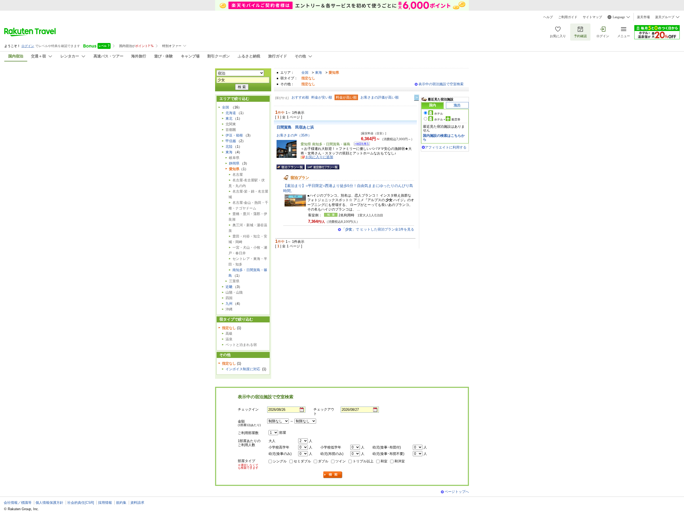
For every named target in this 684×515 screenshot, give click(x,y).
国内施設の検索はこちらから (444, 137)
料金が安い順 (321, 97)
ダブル (323, 461)
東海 (318, 73)
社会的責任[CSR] (80, 503)
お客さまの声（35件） (294, 135)
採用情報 (105, 503)
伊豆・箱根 (234, 135)
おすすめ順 (300, 97)
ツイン (340, 461)
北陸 (229, 147)
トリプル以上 (363, 461)
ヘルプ (548, 17)
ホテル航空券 (447, 119)
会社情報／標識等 (18, 503)
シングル (280, 461)
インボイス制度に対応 (243, 369)
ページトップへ (457, 492)
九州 (229, 304)
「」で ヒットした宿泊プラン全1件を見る (378, 229)
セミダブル (302, 461)
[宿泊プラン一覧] (291, 167)
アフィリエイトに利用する (446, 147)
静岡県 (234, 163)
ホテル (438, 113)
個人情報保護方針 (49, 503)
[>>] (416, 97)
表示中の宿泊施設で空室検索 (441, 84)
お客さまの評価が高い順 (379, 97)
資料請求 (137, 503)
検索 (333, 474)
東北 (229, 118)
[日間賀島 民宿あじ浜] (360, 145)
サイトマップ (592, 17)
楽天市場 (643, 17)
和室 (383, 461)
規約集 (121, 503)
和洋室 (399, 461)
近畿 (229, 287)
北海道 (231, 113)
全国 (304, 73)
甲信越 (231, 141)
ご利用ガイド (567, 17)
